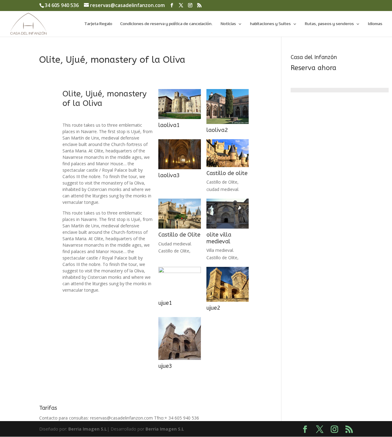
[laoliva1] (179, 119)
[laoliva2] (227, 124)
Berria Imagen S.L (87, 429)
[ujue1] (179, 297)
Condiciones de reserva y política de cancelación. (166, 24)
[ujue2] (227, 301)
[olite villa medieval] (227, 228)
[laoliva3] (179, 169)
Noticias (228, 24)
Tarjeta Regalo (98, 24)
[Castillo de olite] (227, 167)
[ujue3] (179, 360)
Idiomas (375, 24)
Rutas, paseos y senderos (329, 24)
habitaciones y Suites (270, 24)
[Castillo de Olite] (179, 228)
